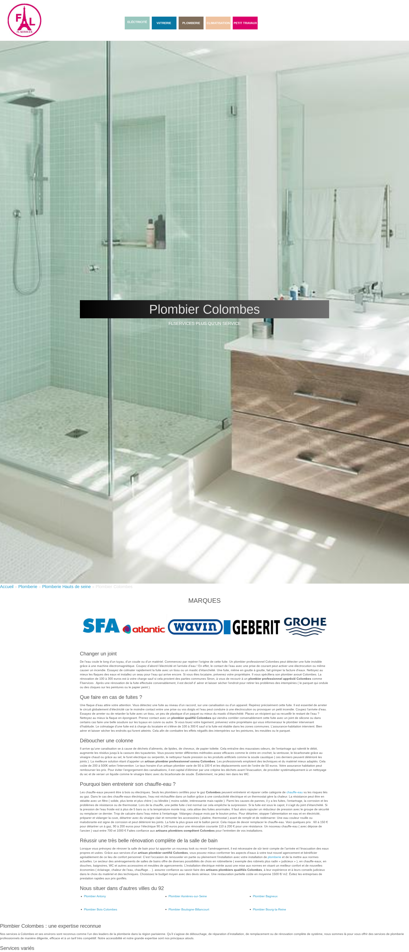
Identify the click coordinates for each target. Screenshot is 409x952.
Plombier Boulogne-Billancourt (188, 909)
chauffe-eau (295, 792)
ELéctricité (137, 22)
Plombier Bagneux (265, 896)
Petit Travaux (245, 23)
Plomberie (191, 23)
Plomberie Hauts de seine (66, 586)
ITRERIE (165, 23)
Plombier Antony (95, 896)
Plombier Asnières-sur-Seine (187, 896)
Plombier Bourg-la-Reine (269, 909)
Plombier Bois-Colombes (100, 909)
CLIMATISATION (218, 23)
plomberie (274, 857)
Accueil (6, 586)
